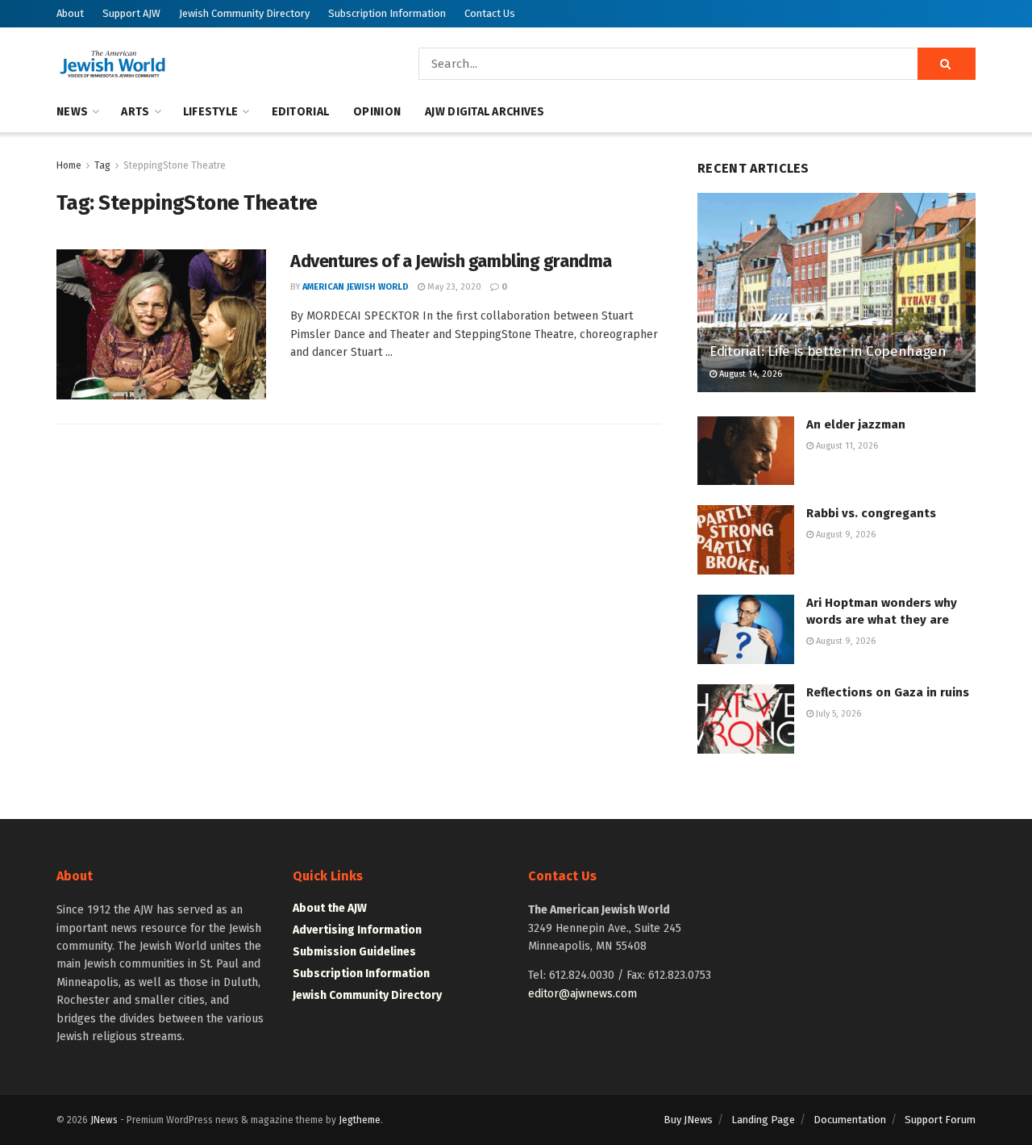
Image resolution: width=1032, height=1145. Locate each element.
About (70, 13)
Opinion (377, 112)
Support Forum (940, 1120)
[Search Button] (947, 64)
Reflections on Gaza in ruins (887, 692)
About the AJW (330, 908)
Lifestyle (211, 112)
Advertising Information (357, 930)
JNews (104, 1120)
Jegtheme (360, 1120)
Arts (135, 112)
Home (68, 165)
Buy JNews (688, 1120)
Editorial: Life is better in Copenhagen (828, 351)
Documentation (850, 1120)
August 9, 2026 (845, 534)
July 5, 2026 (837, 713)
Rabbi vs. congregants (871, 513)
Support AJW (131, 13)
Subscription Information (387, 13)
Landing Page (763, 1120)
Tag (102, 165)
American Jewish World (355, 287)
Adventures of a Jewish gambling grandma (451, 261)
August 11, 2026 (846, 446)
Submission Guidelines (354, 952)
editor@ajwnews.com (582, 994)
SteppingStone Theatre (174, 165)
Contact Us (489, 13)
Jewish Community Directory (244, 13)
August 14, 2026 (749, 374)
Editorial (301, 112)
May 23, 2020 (453, 287)
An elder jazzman (855, 424)
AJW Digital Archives (485, 112)
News (72, 112)
